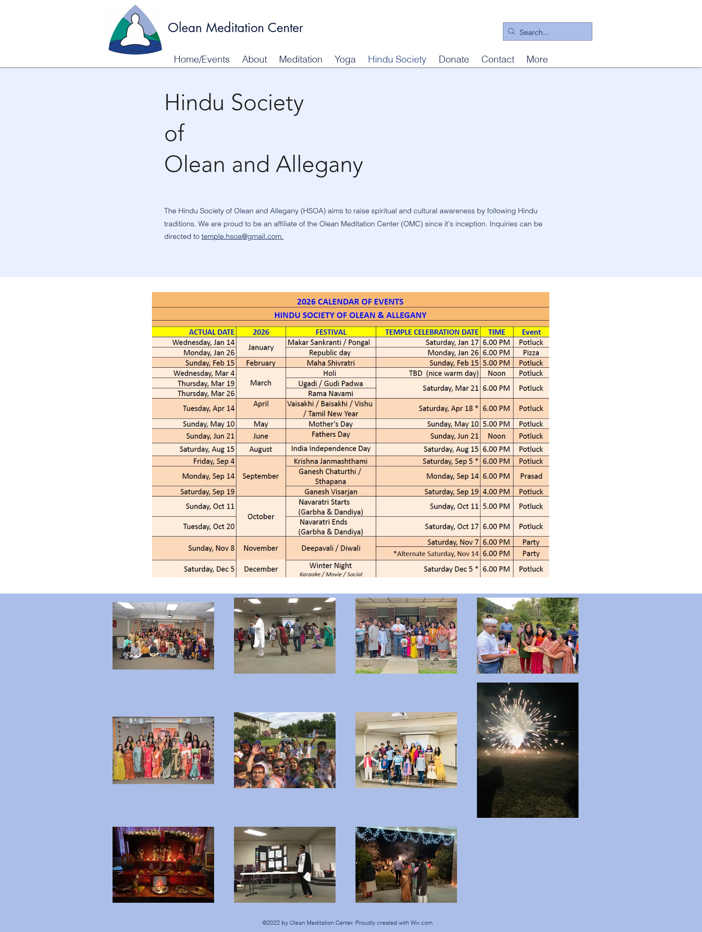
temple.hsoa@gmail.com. (243, 236)
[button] (254, 59)
